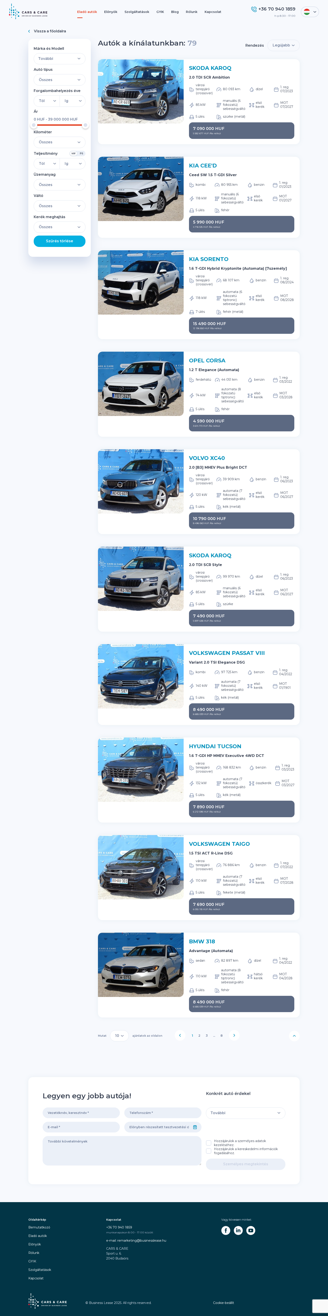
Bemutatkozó (39, 1227)
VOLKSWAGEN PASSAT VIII (227, 653)
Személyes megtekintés (245, 1164)
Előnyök (110, 12)
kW (73, 153)
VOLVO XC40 (207, 458)
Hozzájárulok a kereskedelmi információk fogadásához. (246, 1151)
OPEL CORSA (207, 360)
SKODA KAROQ (210, 68)
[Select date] (195, 1127)
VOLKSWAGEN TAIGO (219, 844)
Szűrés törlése (59, 241)
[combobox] (157, 1127)
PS (81, 153)
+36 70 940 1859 (119, 1227)
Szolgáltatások (137, 12)
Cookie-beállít (223, 1303)
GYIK (160, 12)
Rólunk (191, 12)
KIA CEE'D (203, 165)
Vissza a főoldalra (50, 31)
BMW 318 (202, 941)
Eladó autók (87, 12)
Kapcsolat (213, 12)
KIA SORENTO (208, 259)
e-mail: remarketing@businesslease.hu (136, 1241)
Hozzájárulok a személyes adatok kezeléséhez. (240, 1143)
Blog (175, 12)
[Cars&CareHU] (225, 1230)
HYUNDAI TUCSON (215, 746)
